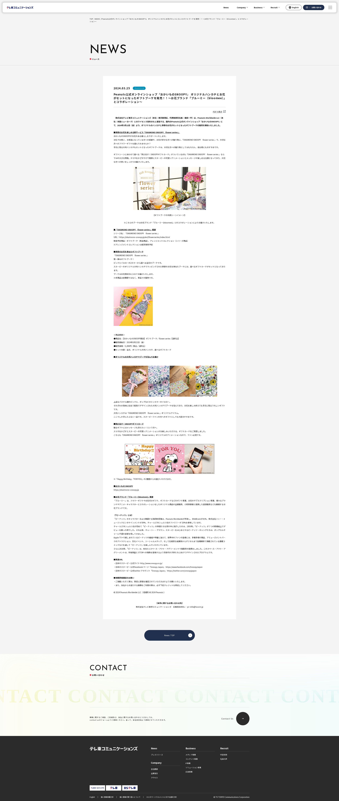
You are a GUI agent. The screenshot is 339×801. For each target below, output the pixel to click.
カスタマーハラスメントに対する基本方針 (161, 797)
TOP (91, 19)
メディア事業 (191, 754)
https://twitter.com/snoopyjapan (181, 570)
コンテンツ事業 (192, 759)
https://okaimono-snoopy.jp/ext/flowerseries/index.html (144, 237)
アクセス (154, 777)
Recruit (274, 7)
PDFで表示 (217, 111)
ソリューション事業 (193, 767)
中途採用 (223, 754)
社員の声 (223, 759)
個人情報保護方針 (107, 797)
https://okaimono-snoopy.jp (126, 489)
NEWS (97, 19)
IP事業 (188, 763)
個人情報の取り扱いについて (130, 797)
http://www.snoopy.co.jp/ (151, 563)
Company (241, 7)
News (226, 7)
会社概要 (154, 769)
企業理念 (154, 773)
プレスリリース (157, 754)
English (92, 797)
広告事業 (189, 771)
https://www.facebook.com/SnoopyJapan (184, 567)
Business (258, 7)
